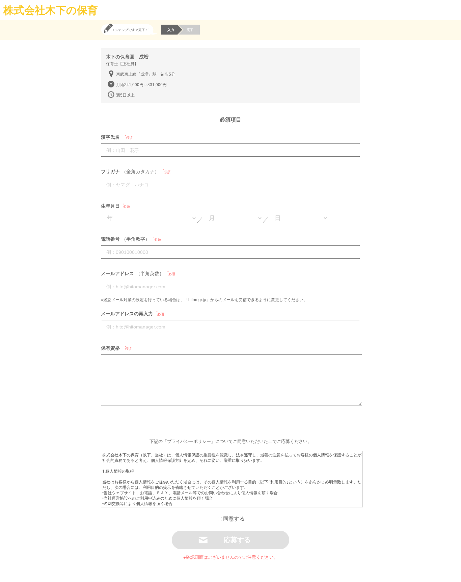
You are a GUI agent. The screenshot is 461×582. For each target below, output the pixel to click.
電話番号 (110, 238)
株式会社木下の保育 (50, 9)
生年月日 (110, 205)
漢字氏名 (110, 136)
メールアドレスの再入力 (127, 313)
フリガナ (110, 171)
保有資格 (110, 347)
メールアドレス (117, 273)
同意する (234, 518)
